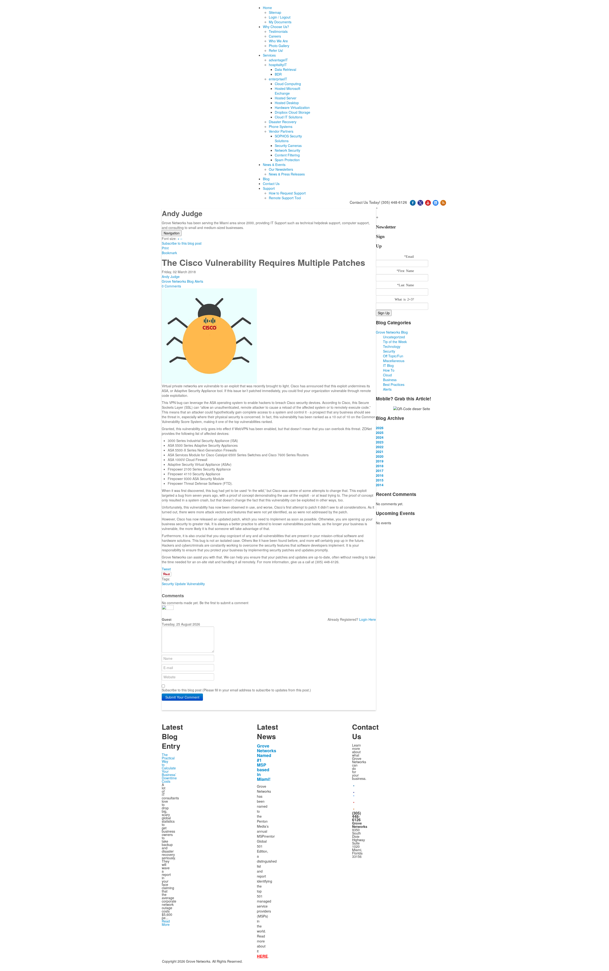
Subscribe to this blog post (181, 243)
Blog (266, 178)
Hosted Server (285, 98)
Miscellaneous (393, 360)
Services (269, 55)
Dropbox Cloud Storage (292, 112)
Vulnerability (196, 583)
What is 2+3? (404, 299)
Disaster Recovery (282, 121)
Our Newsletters (281, 169)
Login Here (367, 619)
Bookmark (169, 252)
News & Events (274, 164)
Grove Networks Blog (178, 281)
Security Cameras (288, 145)
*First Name (405, 270)
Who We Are (278, 41)
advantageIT (278, 60)
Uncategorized (394, 337)
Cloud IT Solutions (288, 117)
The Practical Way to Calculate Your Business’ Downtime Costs (169, 768)
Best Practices (393, 384)
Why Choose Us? (276, 26)
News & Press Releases (287, 174)
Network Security (287, 150)
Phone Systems (280, 126)
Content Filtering (287, 155)
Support (269, 188)
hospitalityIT (278, 64)
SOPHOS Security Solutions (288, 138)
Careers (275, 36)
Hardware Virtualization (292, 107)
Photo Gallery (279, 45)
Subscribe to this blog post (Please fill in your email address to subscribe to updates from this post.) (236, 690)
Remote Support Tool (285, 197)
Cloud (387, 375)
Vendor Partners (281, 131)
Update (180, 583)
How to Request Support (287, 193)
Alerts (199, 281)
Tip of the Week (395, 341)
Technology (391, 346)
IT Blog (388, 365)
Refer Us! (276, 50)
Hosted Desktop (287, 102)
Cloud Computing (288, 83)
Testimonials (278, 31)
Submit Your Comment (182, 697)
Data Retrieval (285, 69)
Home (267, 7)
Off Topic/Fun (393, 356)
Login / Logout (279, 17)
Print (165, 248)
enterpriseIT (278, 79)
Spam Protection (287, 159)
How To (388, 370)
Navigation (172, 233)
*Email (409, 256)
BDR (278, 74)
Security (168, 583)
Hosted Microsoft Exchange (287, 91)
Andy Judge (171, 276)
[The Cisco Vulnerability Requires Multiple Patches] (209, 335)
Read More (166, 923)
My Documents (280, 21)
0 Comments (171, 286)
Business (390, 379)
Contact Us (271, 183)
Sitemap (275, 12)
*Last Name (405, 284)
